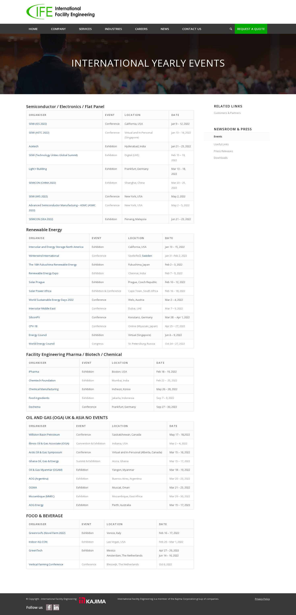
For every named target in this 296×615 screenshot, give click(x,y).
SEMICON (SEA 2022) (41, 219)
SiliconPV (34, 317)
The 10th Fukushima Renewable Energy (53, 264)
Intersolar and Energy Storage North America (56, 247)
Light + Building (38, 169)
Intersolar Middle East (42, 308)
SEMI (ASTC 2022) (39, 132)
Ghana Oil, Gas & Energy (44, 461)
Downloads (221, 158)
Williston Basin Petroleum (44, 434)
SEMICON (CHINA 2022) (42, 182)
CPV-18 (33, 326)
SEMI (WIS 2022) (38, 196)
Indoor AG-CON (38, 542)
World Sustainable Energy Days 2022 (51, 300)
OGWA (33, 487)
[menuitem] (33, 29)
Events (218, 136)
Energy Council (38, 335)
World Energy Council (42, 343)
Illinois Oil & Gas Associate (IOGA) (49, 443)
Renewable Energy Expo (43, 273)
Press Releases (223, 151)
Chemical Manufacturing (43, 389)
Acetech (33, 146)
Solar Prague (37, 282)
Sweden (147, 256)
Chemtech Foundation (42, 380)
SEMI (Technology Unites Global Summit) (53, 155)
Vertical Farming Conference (46, 564)
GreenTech (35, 550)
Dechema (34, 407)
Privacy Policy (262, 598)
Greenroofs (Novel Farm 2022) (47, 533)
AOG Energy (36, 505)
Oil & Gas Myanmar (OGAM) (45, 470)
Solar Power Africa (40, 291)
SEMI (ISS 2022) (38, 124)
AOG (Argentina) (38, 478)
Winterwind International (44, 256)
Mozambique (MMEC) (41, 496)
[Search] (229, 29)
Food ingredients (39, 398)
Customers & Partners (227, 113)
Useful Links (221, 144)
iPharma (34, 371)
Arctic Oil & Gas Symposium (45, 452)
